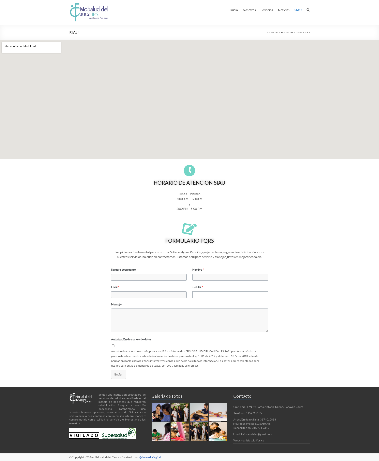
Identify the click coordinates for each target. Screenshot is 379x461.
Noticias (284, 10)
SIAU (298, 10)
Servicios (267, 10)
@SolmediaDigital (150, 457)
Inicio (234, 10)
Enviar (118, 374)
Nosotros (249, 10)
